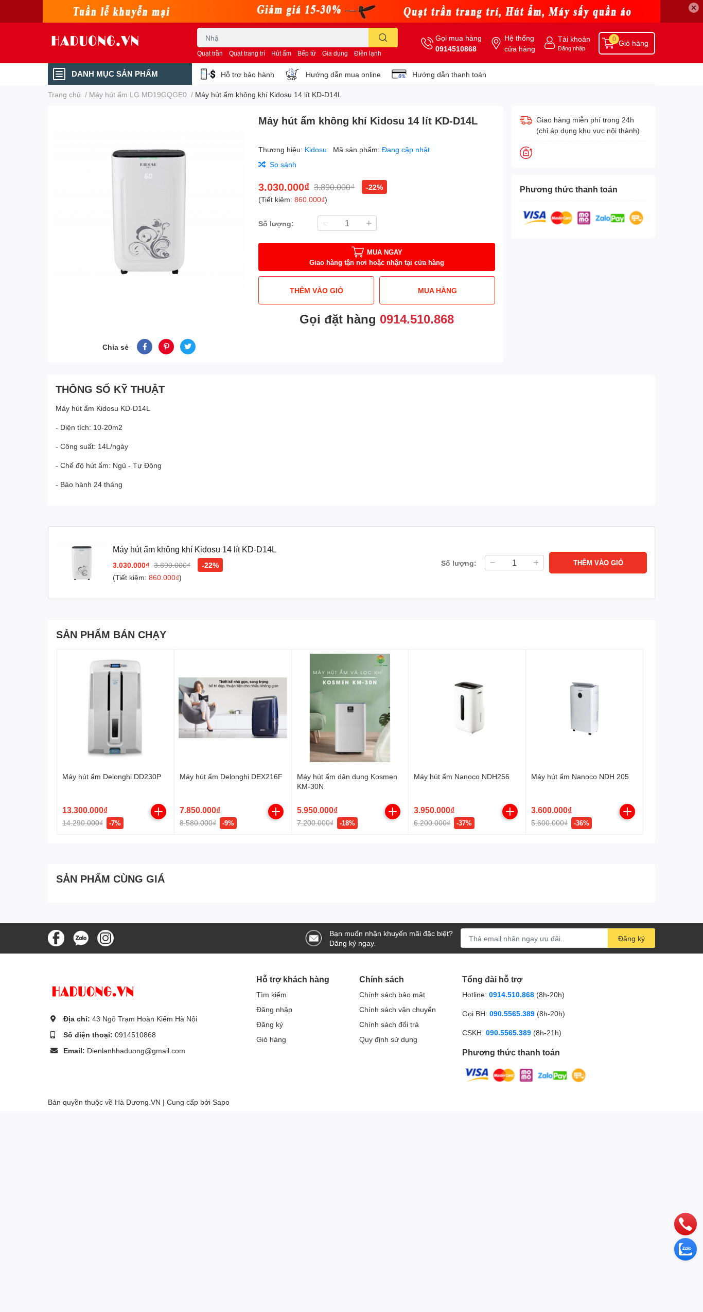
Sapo (221, 1102)
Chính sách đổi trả (389, 1024)
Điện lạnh (367, 53)
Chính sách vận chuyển (397, 1009)
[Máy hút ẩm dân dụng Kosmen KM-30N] (350, 708)
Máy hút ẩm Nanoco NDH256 (461, 776)
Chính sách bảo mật (392, 994)
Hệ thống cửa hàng (519, 43)
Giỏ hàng (271, 1039)
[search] (383, 37)
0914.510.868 (417, 318)
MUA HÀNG (437, 290)
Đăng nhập (571, 48)
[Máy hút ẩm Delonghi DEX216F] (233, 708)
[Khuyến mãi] (351, 11)
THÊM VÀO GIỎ (316, 290)
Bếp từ (306, 53)
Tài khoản (574, 38)
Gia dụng (335, 53)
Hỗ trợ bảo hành (247, 74)
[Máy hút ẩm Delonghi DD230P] (115, 708)
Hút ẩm (281, 53)
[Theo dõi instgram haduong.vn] (105, 937)
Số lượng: (276, 223)
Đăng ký (631, 938)
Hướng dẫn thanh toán (449, 74)
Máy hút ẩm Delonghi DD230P (111, 776)
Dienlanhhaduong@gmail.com (136, 1050)
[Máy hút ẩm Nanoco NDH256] (467, 708)
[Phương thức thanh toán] (583, 216)
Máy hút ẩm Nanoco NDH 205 (580, 776)
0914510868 (456, 48)
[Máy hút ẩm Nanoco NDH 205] (584, 708)
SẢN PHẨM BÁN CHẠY (111, 634)
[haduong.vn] (111, 43)
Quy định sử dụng (388, 1039)
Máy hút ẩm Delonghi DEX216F (231, 776)
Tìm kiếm (271, 994)
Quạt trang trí (247, 53)
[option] (149, 210)
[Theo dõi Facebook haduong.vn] (56, 937)
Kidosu (317, 149)
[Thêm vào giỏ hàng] (158, 811)
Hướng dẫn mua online (343, 74)
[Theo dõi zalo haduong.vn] (81, 937)
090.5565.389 (513, 1013)
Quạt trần (210, 53)
